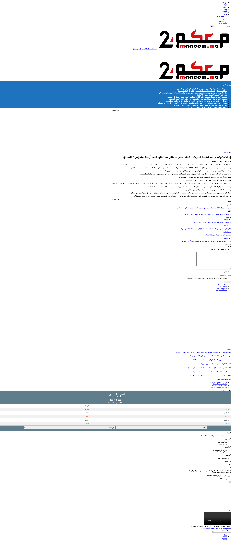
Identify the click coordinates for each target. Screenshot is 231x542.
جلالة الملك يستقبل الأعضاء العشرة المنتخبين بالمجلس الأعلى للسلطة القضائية (207, 214)
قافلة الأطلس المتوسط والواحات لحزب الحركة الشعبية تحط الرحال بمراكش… (207, 367)
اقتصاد (225, 11)
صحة (222, 19)
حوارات (225, 7)
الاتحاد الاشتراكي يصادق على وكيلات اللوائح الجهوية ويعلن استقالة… (211, 363)
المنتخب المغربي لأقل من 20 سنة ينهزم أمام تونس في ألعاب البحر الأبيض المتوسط (198, 99)
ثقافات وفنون (223, 23)
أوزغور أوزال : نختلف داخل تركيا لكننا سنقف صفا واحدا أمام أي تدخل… (210, 371)
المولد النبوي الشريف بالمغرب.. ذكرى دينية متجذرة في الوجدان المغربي (202, 89)
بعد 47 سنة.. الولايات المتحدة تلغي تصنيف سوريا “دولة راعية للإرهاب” (202, 91)
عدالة (225, 12)
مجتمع (225, 6)
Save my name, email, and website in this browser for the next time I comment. (206, 278)
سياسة (225, 4)
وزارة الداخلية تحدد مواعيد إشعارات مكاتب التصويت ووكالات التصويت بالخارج (200, 105)
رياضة (225, 9)
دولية (225, 14)
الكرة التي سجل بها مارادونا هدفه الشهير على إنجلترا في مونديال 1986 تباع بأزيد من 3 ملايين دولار (193, 93)
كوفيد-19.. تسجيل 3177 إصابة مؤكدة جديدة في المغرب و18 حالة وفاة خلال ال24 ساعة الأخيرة (203, 208)
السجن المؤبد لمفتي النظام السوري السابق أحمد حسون (207, 107)
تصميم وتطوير (227, 528)
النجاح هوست (214, 528)
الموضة (221, 21)
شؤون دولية (220, 16)
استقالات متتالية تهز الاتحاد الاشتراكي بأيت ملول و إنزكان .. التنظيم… (210, 359)
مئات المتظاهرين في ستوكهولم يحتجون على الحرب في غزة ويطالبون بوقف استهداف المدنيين (203, 352)
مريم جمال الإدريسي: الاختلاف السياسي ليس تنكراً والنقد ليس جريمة (210, 355)
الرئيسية (224, 2)
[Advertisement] (198, 55)
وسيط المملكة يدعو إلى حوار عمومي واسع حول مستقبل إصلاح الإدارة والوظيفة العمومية (196, 101)
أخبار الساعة (227, 152)
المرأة (225, 18)
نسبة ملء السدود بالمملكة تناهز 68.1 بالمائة (211, 95)
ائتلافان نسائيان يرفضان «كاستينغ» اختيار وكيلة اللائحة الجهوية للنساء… (210, 375)
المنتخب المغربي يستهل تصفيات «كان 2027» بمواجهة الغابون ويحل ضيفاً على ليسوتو (197, 97)
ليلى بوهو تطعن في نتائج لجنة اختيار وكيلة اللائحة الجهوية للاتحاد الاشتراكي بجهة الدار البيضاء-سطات (192, 103)
